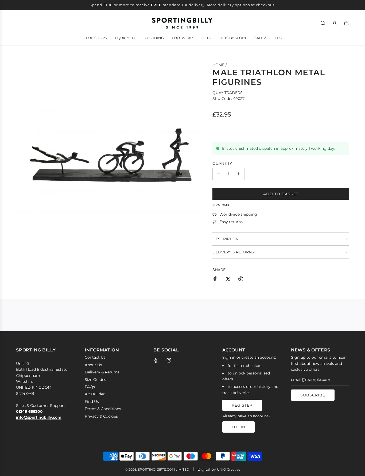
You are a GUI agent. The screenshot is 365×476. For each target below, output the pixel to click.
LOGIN (238, 427)
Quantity (222, 163)
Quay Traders (227, 92)
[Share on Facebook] (215, 279)
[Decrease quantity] (218, 174)
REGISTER (242, 405)
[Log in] (334, 23)
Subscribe (312, 395)
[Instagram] (169, 360)
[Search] (323, 23)
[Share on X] (228, 279)
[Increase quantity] (238, 174)
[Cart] (346, 23)
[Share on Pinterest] (241, 279)
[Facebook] (156, 360)
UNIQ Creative (228, 469)
